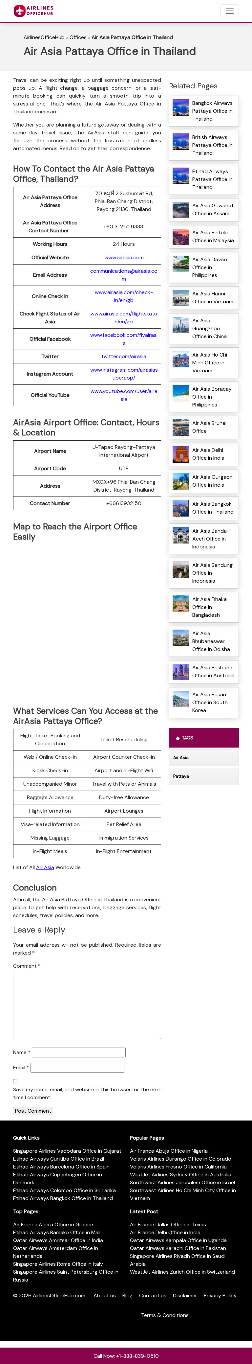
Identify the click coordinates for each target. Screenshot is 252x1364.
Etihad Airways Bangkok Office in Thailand (63, 1198)
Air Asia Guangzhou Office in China (209, 328)
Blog (127, 1295)
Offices (78, 37)
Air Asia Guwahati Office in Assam (213, 209)
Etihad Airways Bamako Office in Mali (56, 1232)
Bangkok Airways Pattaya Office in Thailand (212, 111)
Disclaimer (185, 1295)
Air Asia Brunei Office (209, 427)
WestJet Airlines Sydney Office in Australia (180, 1174)
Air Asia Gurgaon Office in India (212, 481)
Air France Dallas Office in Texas (168, 1224)
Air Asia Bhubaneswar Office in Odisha (211, 641)
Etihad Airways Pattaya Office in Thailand (212, 179)
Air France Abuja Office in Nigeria (169, 1150)
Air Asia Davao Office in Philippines (209, 267)
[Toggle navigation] (229, 10)
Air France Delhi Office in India (165, 1232)
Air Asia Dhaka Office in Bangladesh (209, 607)
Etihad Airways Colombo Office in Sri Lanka (64, 1190)
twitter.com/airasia (123, 356)
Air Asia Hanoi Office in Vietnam (212, 297)
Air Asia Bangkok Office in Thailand (213, 507)
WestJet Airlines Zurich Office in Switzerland (182, 1271)
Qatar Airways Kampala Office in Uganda (178, 1240)
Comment (27, 965)
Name (22, 1052)
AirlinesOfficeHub (44, 37)
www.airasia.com (124, 257)
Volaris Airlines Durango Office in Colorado (180, 1158)
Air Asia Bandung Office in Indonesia (212, 573)
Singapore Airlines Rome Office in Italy (58, 1263)
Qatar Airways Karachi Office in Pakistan (178, 1248)
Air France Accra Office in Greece (53, 1224)
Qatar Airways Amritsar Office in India (58, 1240)
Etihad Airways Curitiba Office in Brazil (58, 1158)
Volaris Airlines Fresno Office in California (178, 1166)
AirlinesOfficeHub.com (59, 1295)
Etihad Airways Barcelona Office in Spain (61, 1166)
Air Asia (45, 867)
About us (105, 1295)
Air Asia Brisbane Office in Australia (213, 671)
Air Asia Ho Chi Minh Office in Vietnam (209, 362)
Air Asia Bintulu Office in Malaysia (213, 236)
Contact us (152, 1295)
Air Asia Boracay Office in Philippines (212, 396)
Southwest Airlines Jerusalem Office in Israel (182, 1182)
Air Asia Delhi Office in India (208, 454)
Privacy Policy (220, 1295)
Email (21, 1067)
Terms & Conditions (165, 1315)
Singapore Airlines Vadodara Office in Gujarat (67, 1150)
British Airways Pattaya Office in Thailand (212, 145)
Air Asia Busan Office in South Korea (210, 702)
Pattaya (181, 776)
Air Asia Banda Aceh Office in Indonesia (209, 538)
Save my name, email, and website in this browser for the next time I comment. (87, 1093)
